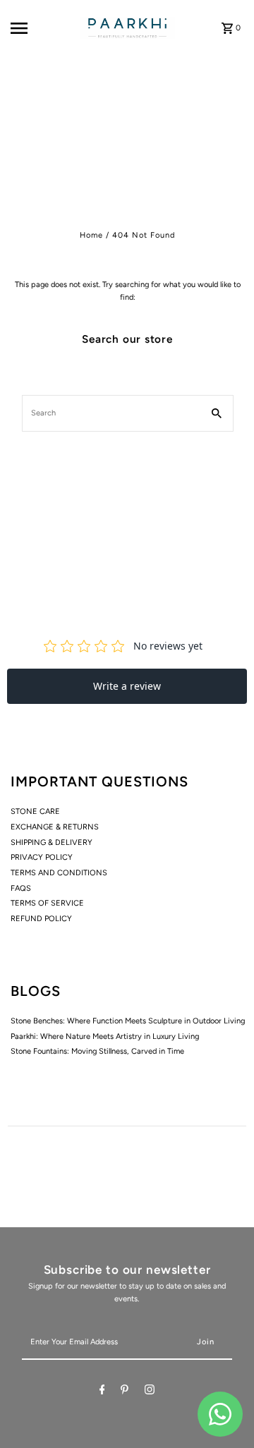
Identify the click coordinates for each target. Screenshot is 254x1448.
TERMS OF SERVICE (47, 903)
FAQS (21, 888)
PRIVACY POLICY (42, 857)
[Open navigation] (42, 28)
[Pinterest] (124, 1392)
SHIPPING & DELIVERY (51, 842)
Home (91, 235)
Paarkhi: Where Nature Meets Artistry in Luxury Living (105, 1036)
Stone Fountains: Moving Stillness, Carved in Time (97, 1051)
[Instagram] (150, 1392)
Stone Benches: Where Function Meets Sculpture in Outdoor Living (128, 1021)
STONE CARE (35, 811)
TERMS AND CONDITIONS (59, 872)
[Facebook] (102, 1392)
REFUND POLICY (41, 918)
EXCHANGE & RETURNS (55, 827)
